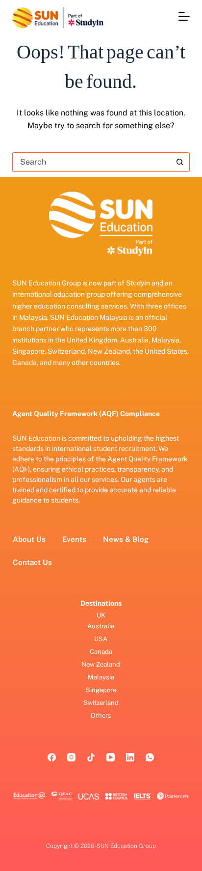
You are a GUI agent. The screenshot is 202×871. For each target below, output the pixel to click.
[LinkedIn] (130, 757)
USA (100, 639)
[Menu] (184, 16)
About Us (29, 539)
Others (101, 715)
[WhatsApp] (150, 757)
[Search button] (179, 162)
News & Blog (126, 539)
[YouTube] (110, 757)
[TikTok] (91, 757)
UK (101, 615)
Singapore (101, 690)
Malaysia (101, 677)
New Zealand (100, 664)
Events (74, 539)
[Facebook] (52, 757)
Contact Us (32, 562)
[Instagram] (71, 757)
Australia (100, 626)
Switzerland (101, 702)
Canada (101, 651)
